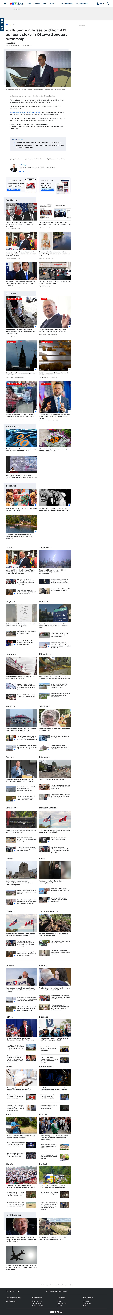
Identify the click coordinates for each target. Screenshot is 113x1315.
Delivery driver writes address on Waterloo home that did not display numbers (60, 796)
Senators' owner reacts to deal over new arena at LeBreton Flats (38, 142)
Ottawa (8, 25)
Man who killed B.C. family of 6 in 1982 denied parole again (60, 589)
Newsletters (65, 1285)
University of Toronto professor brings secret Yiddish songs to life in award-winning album (21, 477)
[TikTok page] (11, 1291)
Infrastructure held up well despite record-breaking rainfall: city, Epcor (59, 685)
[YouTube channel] (14, 1291)
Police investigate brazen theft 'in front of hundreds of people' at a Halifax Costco (20, 415)
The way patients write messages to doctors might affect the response (19, 1089)
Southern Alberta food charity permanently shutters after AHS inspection (21, 625)
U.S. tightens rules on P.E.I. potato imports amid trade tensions (54, 374)
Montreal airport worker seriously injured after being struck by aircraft (20, 677)
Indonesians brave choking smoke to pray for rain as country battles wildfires (21, 1186)
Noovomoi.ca (87, 1303)
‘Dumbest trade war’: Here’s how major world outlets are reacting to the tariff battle (54, 223)
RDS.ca (85, 1305)
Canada (37, 3)
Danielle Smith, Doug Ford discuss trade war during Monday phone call (25, 642)
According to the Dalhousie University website (25, 112)
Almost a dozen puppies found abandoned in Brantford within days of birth (60, 786)
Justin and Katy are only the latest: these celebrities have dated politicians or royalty (54, 509)
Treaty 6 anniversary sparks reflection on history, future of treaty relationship (26, 849)
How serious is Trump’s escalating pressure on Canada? (21, 374)
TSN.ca (60, 1305)
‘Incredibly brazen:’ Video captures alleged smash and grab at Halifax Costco (21, 729)
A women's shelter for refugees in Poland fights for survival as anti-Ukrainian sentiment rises (60, 1007)
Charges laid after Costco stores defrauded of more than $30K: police (54, 282)
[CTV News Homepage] (16, 3)
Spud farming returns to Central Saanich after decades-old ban (53, 934)
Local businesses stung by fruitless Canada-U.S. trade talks (55, 729)
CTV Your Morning (66, 3)
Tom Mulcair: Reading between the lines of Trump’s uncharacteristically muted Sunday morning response (21, 1239)
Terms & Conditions (37, 1303)
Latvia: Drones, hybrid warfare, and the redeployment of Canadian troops (53, 1238)
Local (29, 3)
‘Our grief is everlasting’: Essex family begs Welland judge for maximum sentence (27, 953)
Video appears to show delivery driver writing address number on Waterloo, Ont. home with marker (20, 331)
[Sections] (5, 3)
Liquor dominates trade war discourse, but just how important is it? (21, 831)
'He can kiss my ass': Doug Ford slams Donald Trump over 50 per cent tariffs (52, 330)
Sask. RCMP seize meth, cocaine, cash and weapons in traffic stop (26, 839)
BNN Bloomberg (62, 1303)
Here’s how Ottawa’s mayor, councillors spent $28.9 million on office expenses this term (54, 626)
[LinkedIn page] (18, 1291)
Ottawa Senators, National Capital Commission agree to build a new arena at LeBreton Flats (40, 146)
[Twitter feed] (7, 1291)
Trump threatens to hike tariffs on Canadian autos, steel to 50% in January (21, 1039)
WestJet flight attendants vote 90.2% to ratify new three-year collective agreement (54, 1040)
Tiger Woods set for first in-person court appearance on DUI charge (21, 1136)
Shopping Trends (82, 3)
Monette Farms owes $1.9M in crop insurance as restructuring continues (26, 788)
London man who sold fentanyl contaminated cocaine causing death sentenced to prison (19, 883)
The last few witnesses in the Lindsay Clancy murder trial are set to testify (54, 989)
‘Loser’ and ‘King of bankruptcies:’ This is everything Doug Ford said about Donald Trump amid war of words (20, 572)
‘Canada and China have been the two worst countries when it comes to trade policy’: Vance (55, 416)
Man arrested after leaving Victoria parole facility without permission (60, 952)
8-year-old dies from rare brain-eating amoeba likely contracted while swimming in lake (54, 254)
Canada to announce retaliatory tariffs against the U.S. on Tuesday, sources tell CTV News (20, 224)
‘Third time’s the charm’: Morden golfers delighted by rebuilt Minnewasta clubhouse (60, 747)
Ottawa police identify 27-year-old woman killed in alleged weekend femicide (60, 635)
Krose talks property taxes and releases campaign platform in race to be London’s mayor (27, 901)
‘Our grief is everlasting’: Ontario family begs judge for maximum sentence (26, 591)
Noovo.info (86, 1301)
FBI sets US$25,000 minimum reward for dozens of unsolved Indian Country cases (60, 997)
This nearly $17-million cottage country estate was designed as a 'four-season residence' (19, 536)
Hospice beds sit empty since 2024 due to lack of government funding (27, 892)
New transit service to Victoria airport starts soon (60, 941)
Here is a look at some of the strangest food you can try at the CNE (21, 509)
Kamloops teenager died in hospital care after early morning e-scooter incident (59, 581)
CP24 (59, 1301)
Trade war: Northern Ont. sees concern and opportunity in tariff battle (54, 831)
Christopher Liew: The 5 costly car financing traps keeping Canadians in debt (21, 450)
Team (71, 1285)
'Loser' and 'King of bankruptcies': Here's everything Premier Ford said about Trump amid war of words (21, 254)
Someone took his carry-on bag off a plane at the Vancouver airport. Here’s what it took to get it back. (21, 1267)
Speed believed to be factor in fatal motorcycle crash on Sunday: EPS (60, 695)
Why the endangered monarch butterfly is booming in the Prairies (54, 450)
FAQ (59, 1285)
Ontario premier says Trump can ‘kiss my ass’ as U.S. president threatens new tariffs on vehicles (21, 990)
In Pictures (53, 3)
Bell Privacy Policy (37, 1301)
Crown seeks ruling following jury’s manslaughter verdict (51, 882)
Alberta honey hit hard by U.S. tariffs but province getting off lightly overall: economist (54, 677)
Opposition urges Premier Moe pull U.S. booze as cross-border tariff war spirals (20, 780)
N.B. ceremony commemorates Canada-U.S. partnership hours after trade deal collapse (27, 747)
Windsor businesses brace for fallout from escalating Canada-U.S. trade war (20, 934)
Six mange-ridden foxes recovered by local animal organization (59, 899)
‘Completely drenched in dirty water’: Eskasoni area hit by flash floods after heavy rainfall (27, 737)
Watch (44, 3)
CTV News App (44, 1285)
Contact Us (53, 1285)
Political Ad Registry (37, 1305)
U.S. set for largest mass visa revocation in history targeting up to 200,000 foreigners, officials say (20, 283)
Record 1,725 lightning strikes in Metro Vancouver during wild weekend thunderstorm (52, 572)
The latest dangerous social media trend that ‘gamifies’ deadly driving (53, 1186)
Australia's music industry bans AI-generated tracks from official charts (54, 1089)
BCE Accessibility (11, 1301)
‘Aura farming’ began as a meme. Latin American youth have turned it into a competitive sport (54, 1137)
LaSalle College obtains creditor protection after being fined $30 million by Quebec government (26, 686)
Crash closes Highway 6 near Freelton (52, 779)
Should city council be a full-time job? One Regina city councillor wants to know (26, 798)
